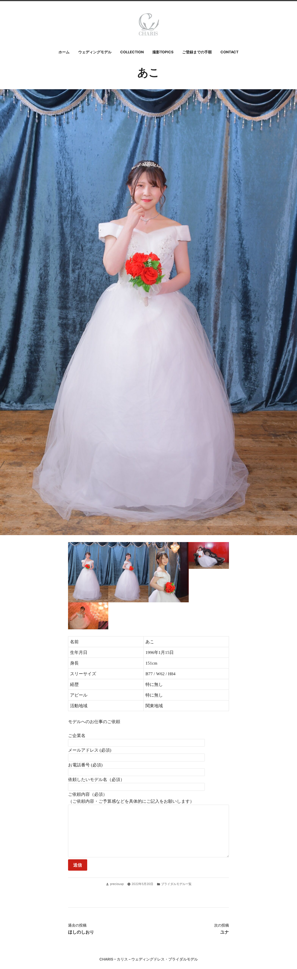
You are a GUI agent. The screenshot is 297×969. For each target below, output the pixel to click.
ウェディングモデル (95, 52)
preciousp (117, 884)
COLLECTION (132, 52)
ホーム (64, 52)
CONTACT (229, 52)
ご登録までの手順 (197, 52)
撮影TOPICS (163, 52)
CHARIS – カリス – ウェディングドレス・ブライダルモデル (148, 959)
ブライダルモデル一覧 (176, 884)
